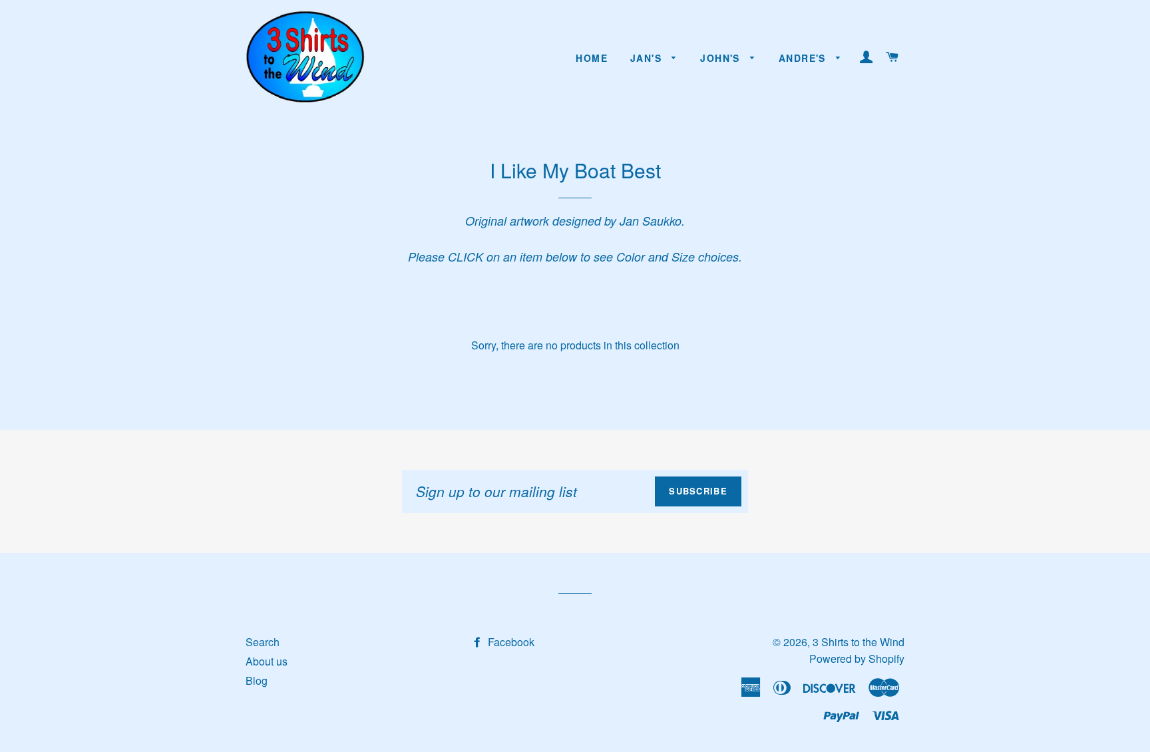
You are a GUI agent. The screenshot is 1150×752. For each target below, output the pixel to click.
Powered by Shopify (856, 658)
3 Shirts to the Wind (858, 642)
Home (592, 58)
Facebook (509, 642)
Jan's (647, 58)
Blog (257, 680)
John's (721, 58)
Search (263, 642)
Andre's (804, 58)
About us (267, 661)
